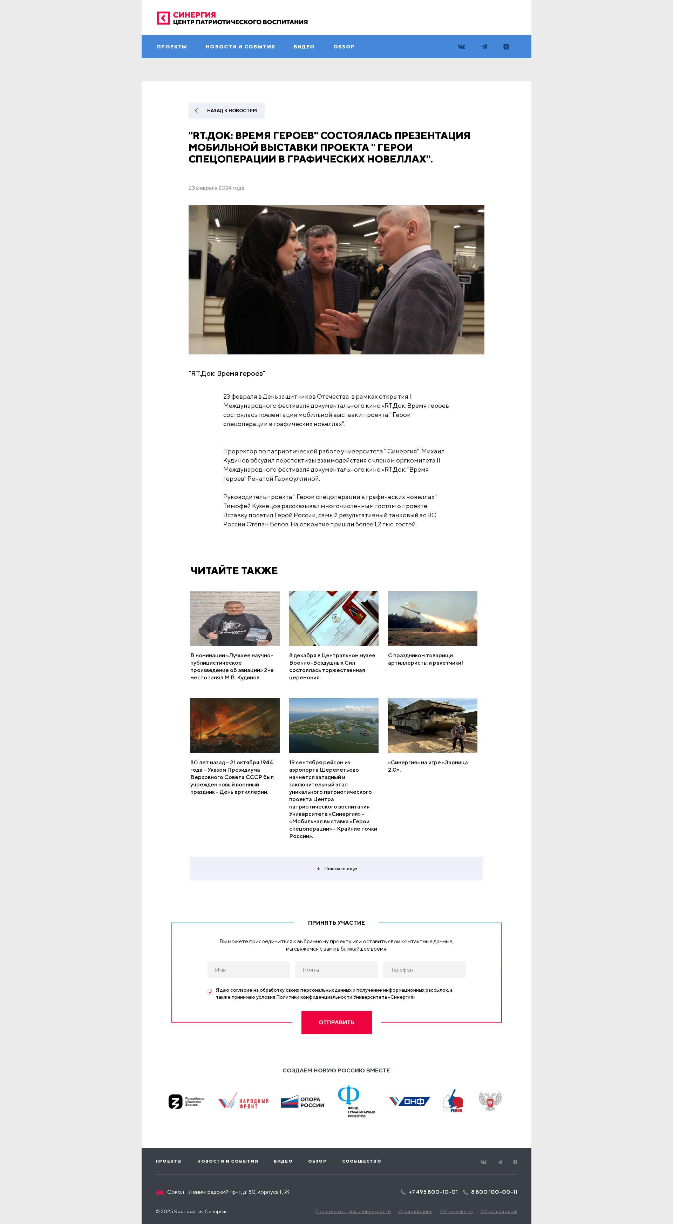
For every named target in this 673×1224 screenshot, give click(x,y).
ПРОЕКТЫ (172, 46)
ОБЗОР (344, 46)
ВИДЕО (304, 46)
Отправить (337, 1022)
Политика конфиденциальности (353, 1211)
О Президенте (456, 1211)
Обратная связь (498, 1211)
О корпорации (415, 1211)
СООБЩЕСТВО (361, 1161)
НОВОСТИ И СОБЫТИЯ (241, 46)
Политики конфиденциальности (314, 997)
